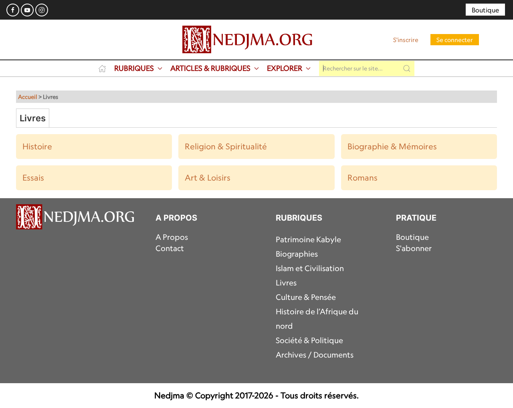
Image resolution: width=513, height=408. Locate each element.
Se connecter (454, 39)
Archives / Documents (314, 354)
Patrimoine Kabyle (308, 239)
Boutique (485, 10)
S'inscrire (405, 39)
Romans (362, 178)
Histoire (37, 146)
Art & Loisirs (207, 178)
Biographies (297, 253)
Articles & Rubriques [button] (210, 68)
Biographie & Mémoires (392, 146)
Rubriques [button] (134, 68)
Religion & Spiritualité (226, 146)
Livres (286, 282)
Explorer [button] (284, 68)
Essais (33, 178)
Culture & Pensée (306, 297)
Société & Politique (309, 340)
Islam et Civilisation (310, 268)
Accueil (27, 96)
